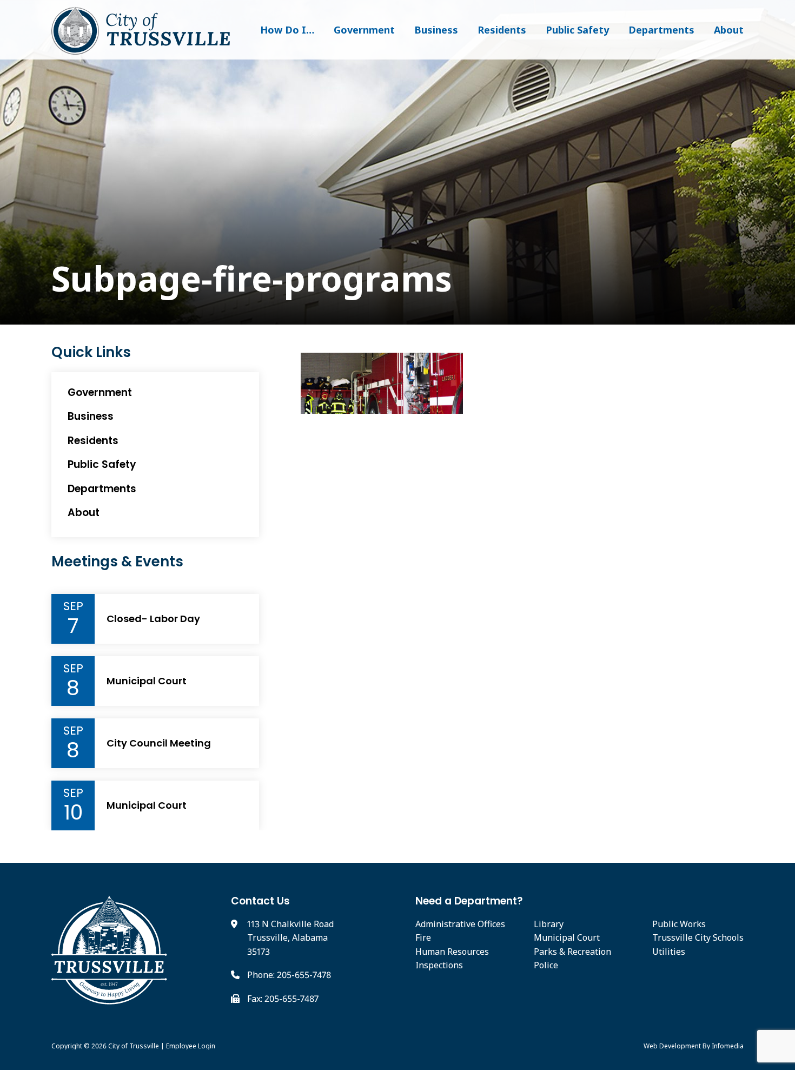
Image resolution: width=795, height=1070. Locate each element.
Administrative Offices (460, 924)
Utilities (668, 951)
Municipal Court (147, 681)
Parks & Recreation (572, 951)
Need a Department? (469, 901)
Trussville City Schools (698, 937)
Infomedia (728, 1046)
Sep (73, 606)
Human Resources (452, 951)
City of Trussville (133, 1046)
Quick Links (91, 352)
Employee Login (190, 1046)
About (729, 29)
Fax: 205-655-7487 (283, 999)
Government (364, 29)
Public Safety (577, 29)
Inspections (439, 965)
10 (73, 812)
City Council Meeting (159, 743)
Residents (502, 29)
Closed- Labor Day (153, 619)
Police (546, 965)
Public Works (679, 924)
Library (549, 924)
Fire (423, 937)
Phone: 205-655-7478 (289, 975)
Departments (661, 29)
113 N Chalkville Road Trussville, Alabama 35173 (290, 937)
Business (436, 29)
